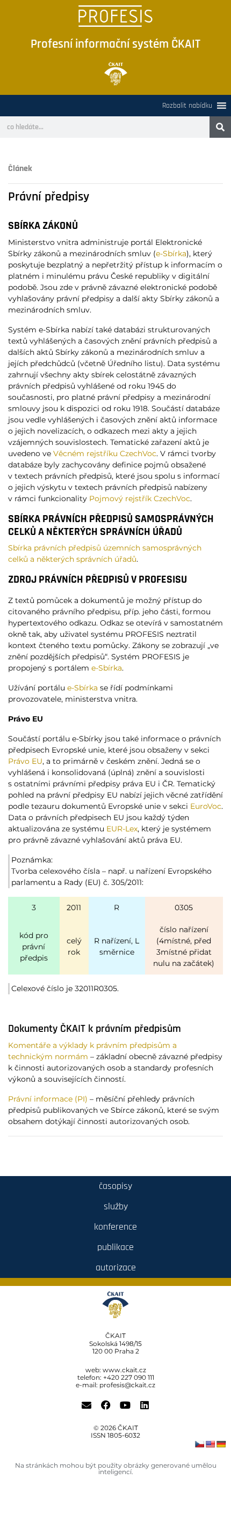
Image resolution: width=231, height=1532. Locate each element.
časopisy (115, 1186)
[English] (210, 1444)
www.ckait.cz (124, 1370)
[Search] (220, 127)
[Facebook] (106, 1405)
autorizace (116, 1267)
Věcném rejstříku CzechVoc (104, 453)
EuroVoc (205, 806)
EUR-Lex (122, 829)
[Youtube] (125, 1405)
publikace (115, 1247)
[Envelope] (86, 1405)
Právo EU (25, 761)
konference (115, 1227)
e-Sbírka (171, 253)
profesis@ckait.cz (127, 1385)
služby (116, 1206)
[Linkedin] (144, 1405)
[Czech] (199, 1444)
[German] (221, 1444)
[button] (187, 105)
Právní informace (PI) (48, 1099)
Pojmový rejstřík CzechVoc (139, 498)
